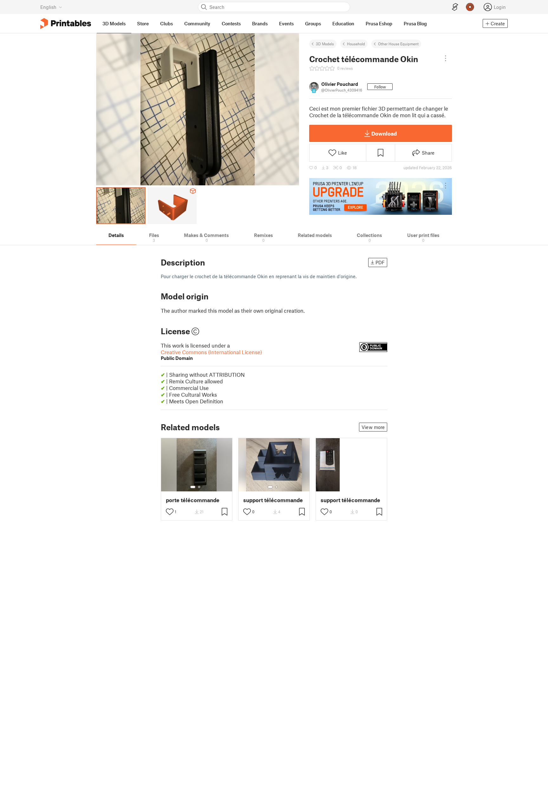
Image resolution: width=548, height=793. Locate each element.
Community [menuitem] (197, 23)
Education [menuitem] (343, 23)
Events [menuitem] (286, 23)
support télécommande (273, 500)
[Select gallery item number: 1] (192, 487)
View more (373, 427)
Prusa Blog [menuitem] (415, 23)
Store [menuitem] (143, 23)
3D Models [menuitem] (114, 23)
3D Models (325, 44)
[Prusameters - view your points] (470, 7)
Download (384, 133)
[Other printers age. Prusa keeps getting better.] (380, 196)
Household (356, 44)
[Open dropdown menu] (445, 58)
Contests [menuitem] (231, 23)
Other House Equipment (398, 44)
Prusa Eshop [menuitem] (379, 23)
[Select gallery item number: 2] (199, 487)
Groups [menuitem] (313, 23)
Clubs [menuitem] (166, 23)
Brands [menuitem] (260, 23)
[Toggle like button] (169, 511)
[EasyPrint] (455, 7)
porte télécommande (192, 500)
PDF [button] (380, 262)
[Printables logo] (65, 23)
